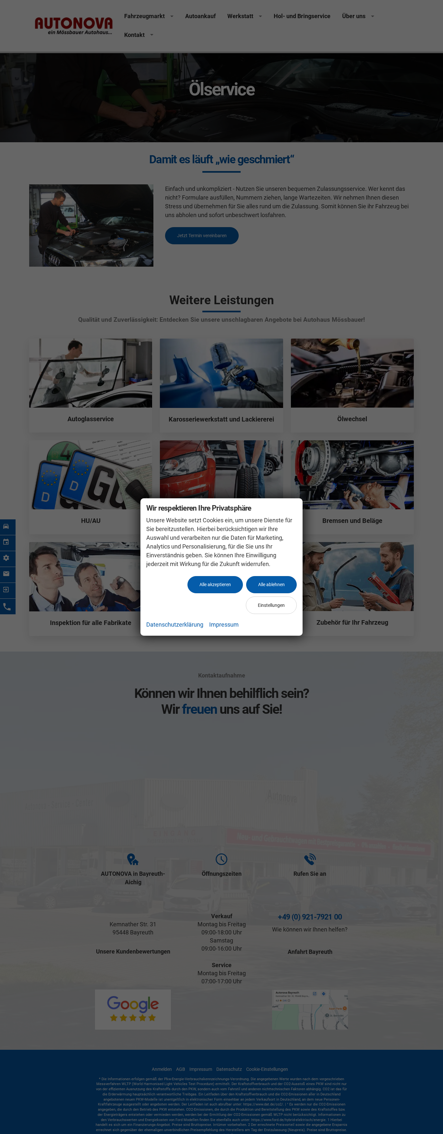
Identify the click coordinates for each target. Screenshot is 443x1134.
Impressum (224, 624)
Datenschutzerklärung (174, 624)
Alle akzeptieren (215, 584)
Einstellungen (271, 605)
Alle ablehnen (271, 584)
